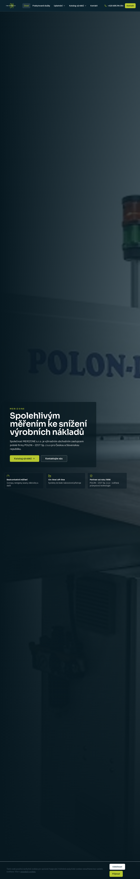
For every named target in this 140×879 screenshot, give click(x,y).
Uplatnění (58, 5)
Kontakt (94, 5)
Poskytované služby (41, 5)
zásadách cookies (28, 871)
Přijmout (116, 874)
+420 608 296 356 (115, 5)
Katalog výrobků (76, 5)
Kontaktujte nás (54, 458)
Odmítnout (117, 867)
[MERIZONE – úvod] (10, 6)
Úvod (26, 5)
